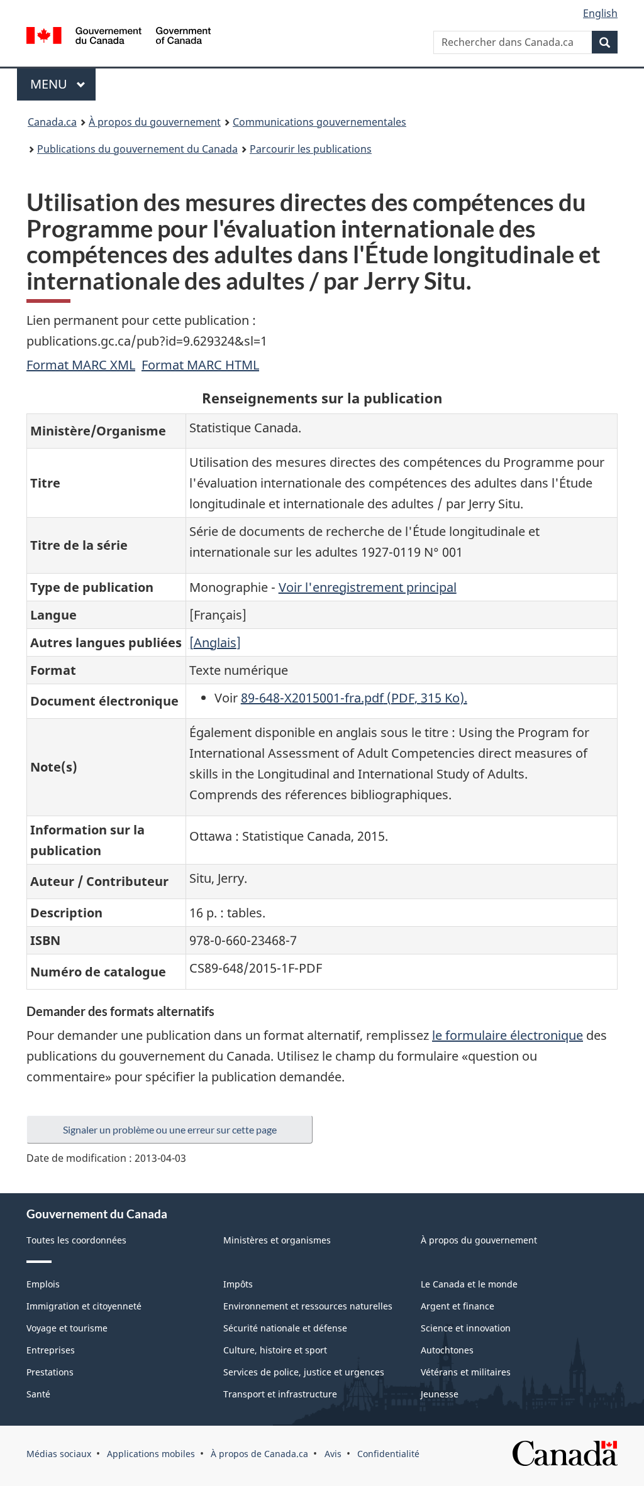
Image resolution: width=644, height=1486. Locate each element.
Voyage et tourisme (67, 1328)
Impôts (238, 1284)
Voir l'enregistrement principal (368, 587)
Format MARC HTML (200, 364)
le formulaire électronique (507, 1035)
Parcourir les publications (311, 149)
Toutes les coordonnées (76, 1240)
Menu (63, 83)
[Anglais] (215, 642)
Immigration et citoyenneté (84, 1306)
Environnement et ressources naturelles (307, 1306)
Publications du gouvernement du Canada (137, 149)
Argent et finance (457, 1306)
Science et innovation (466, 1328)
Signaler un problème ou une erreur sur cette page (170, 1129)
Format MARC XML (80, 364)
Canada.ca (52, 122)
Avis (333, 1454)
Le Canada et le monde (469, 1284)
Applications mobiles (151, 1454)
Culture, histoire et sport (275, 1350)
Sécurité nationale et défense (285, 1328)
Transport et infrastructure (280, 1394)
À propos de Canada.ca (259, 1454)
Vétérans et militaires (466, 1372)
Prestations (50, 1372)
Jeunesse (439, 1394)
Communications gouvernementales (319, 122)
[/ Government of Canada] (118, 37)
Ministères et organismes (277, 1240)
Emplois (43, 1284)
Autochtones (447, 1350)
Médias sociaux (58, 1454)
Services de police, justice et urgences (303, 1372)
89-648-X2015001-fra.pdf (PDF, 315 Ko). (354, 697)
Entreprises (50, 1350)
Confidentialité (388, 1454)
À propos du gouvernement (155, 122)
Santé (38, 1394)
